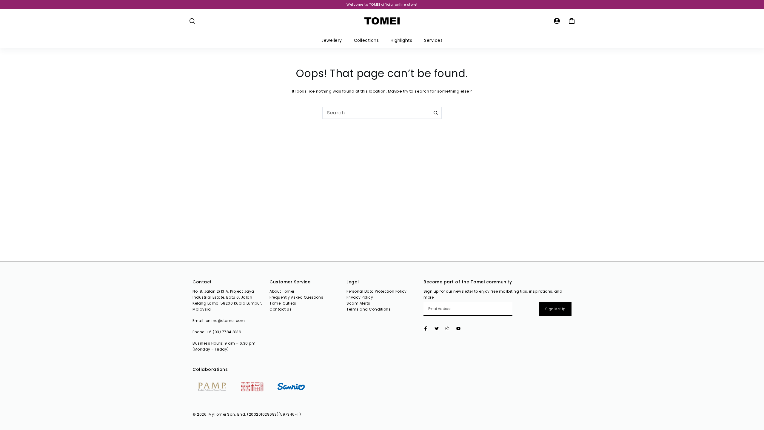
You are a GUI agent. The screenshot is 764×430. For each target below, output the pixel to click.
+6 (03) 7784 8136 (224, 331)
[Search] (192, 21)
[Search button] (436, 113)
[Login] (557, 21)
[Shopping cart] (571, 21)
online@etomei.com (225, 320)
